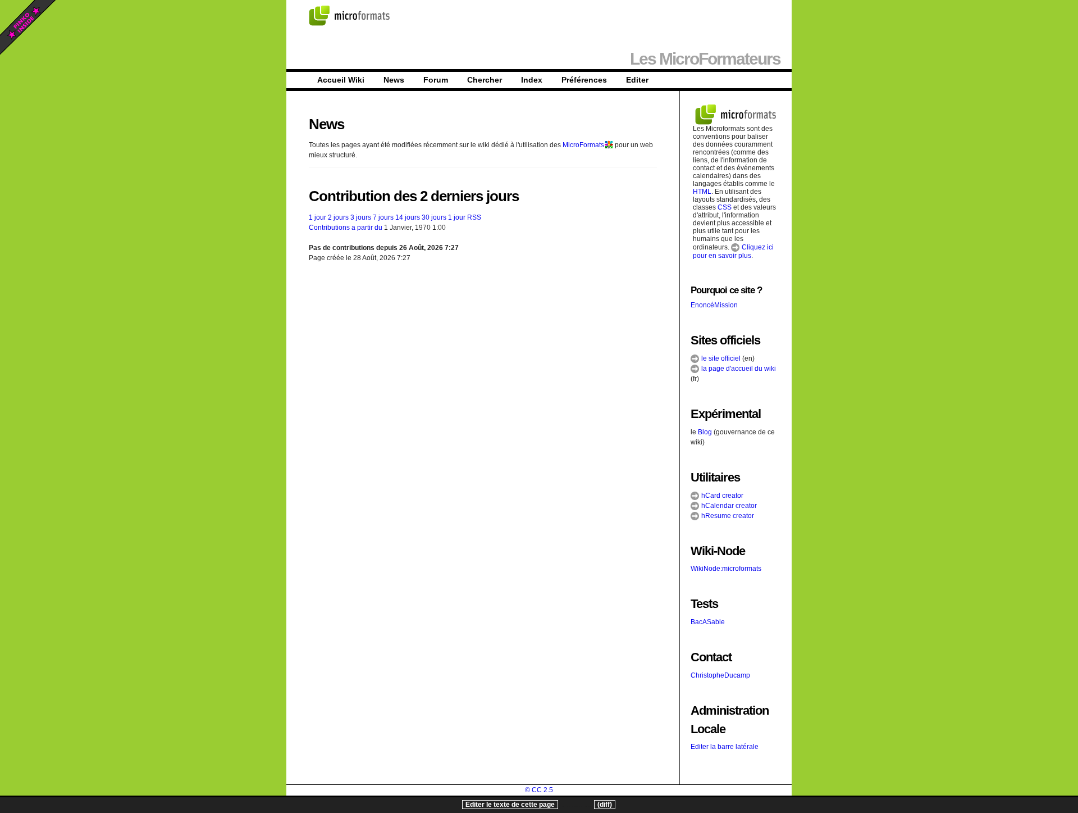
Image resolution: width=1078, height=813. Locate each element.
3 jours (360, 217)
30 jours (434, 217)
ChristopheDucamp (720, 675)
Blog (705, 432)
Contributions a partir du (345, 227)
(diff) (604, 805)
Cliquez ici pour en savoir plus (733, 251)
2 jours (338, 217)
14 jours (407, 217)
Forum (435, 79)
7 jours (383, 217)
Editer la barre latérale (725, 747)
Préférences (584, 79)
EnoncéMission (714, 305)
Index (531, 79)
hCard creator (721, 495)
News (393, 79)
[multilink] (608, 145)
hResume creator (727, 516)
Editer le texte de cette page (510, 805)
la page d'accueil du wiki (738, 369)
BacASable (708, 622)
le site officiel (720, 358)
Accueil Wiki (340, 79)
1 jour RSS (464, 217)
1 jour (317, 217)
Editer (637, 79)
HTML (702, 192)
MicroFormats (583, 145)
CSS (725, 207)
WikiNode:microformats (726, 569)
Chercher (484, 79)
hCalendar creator (728, 506)
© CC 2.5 (539, 790)
